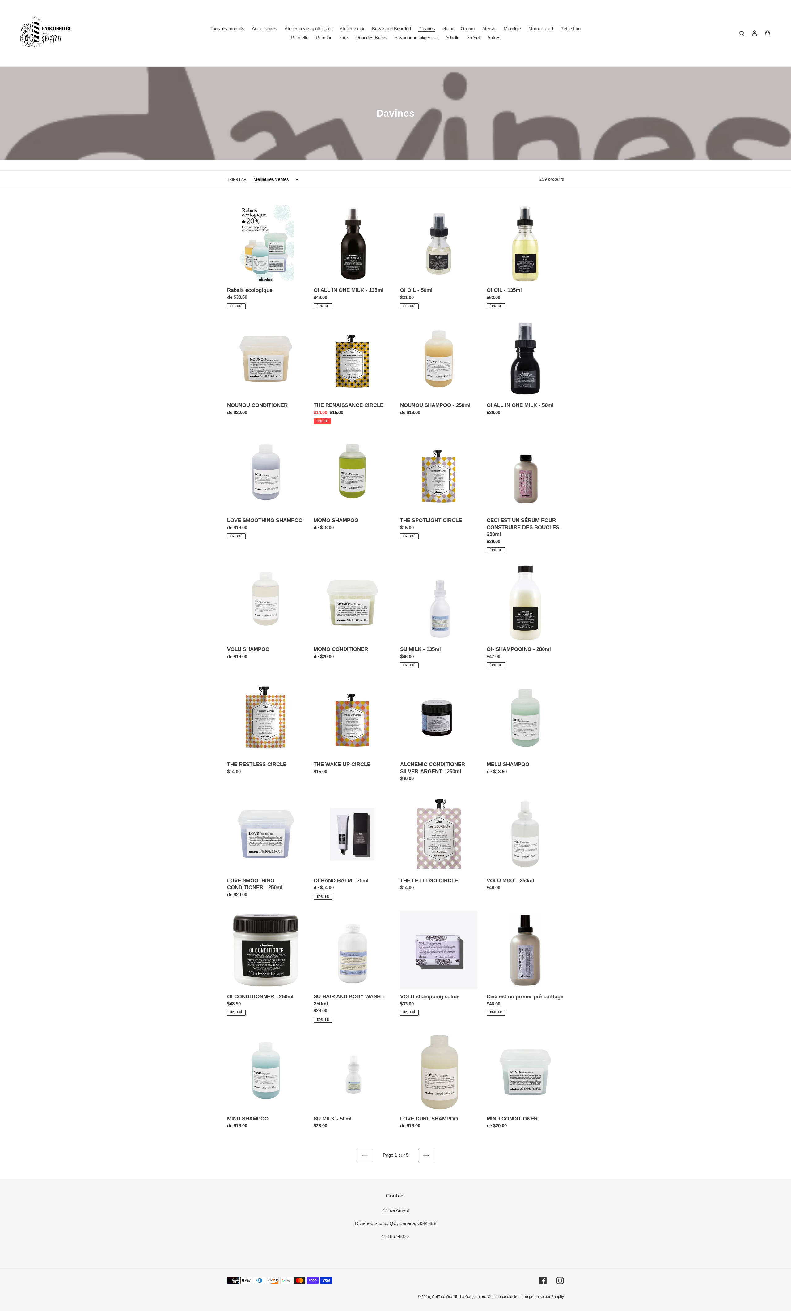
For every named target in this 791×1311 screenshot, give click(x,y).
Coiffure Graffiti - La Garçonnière (459, 1297)
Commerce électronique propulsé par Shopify (526, 1297)
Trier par (237, 180)
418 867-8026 (395, 1236)
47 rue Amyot (395, 1210)
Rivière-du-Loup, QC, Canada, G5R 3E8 (395, 1223)
